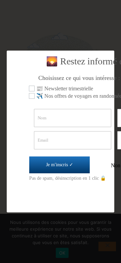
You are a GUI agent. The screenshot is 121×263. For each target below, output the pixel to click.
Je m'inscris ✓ (59, 164)
